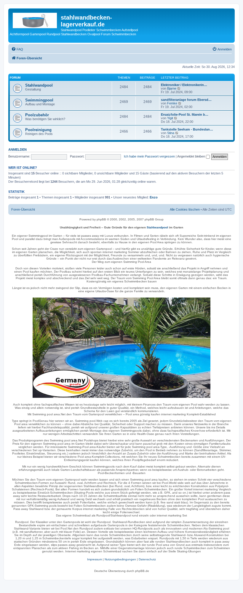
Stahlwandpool (39, 85)
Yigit (170, 118)
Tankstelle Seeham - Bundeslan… (187, 129)
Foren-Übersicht (23, 209)
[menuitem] (17, 49)
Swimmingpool (39, 100)
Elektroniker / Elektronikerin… (184, 85)
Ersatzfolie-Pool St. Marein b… (184, 114)
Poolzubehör (37, 115)
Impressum (94, 559)
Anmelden (17, 149)
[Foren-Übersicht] (35, 19)
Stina (170, 133)
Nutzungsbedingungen (120, 559)
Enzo (154, 197)
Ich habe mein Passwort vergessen (149, 156)
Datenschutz (147, 559)
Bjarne (171, 88)
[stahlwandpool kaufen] (121, 348)
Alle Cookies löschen (185, 209)
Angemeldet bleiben (191, 156)
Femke (172, 103)
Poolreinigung (38, 130)
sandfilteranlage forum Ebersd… (186, 99)
